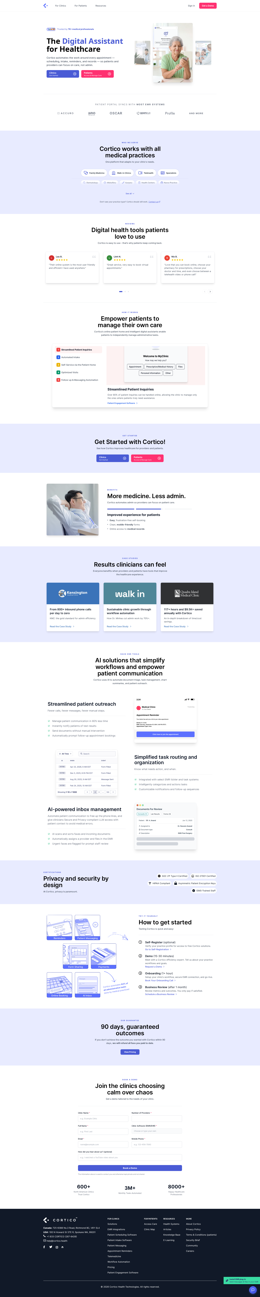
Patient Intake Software (120, 1240)
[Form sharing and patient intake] (75, 956)
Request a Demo (153, 966)
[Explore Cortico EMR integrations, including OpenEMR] (143, 114)
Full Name (83, 1126)
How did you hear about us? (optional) (95, 1152)
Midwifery (111, 183)
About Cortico (193, 1224)
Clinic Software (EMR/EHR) (144, 1126)
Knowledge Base (171, 1234)
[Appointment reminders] (59, 927)
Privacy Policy (193, 1229)
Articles (167, 1229)
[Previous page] (205, 291)
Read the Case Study (60, 626)
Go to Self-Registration (157, 949)
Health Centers (148, 183)
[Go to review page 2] (125, 291)
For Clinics (60, 5)
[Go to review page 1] (121, 291)
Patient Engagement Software (121, 403)
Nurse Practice (170, 183)
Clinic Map (149, 1229)
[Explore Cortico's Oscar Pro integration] (115, 114)
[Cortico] (45, 6)
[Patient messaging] (87, 927)
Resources (100, 5)
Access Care (150, 1224)
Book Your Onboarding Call (159, 980)
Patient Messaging (117, 1245)
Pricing (111, 1267)
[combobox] (157, 1131)
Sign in (191, 5)
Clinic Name (84, 1113)
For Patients (81, 5)
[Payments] (103, 956)
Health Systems (171, 1224)
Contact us (153, 202)
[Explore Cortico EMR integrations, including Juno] (91, 114)
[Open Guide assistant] (253, 1290)
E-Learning (168, 1240)
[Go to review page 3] (128, 291)
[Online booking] (59, 985)
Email (81, 1139)
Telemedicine (114, 1256)
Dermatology (92, 183)
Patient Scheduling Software (122, 1234)
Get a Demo (208, 5)
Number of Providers (142, 1113)
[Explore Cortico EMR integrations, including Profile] (170, 114)
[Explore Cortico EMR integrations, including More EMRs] (196, 114)
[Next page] (210, 291)
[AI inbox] (87, 985)
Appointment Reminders (120, 1251)
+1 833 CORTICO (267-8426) (62, 1236)
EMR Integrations (116, 1229)
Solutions (112, 1224)
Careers (190, 1251)
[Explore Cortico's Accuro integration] (65, 114)
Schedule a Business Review (159, 994)
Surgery (128, 183)
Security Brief (193, 1240)
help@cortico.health (57, 1240)
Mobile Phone (138, 1139)
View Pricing (130, 1052)
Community (192, 1245)
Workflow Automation (119, 1261)
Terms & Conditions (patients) (201, 1234)
